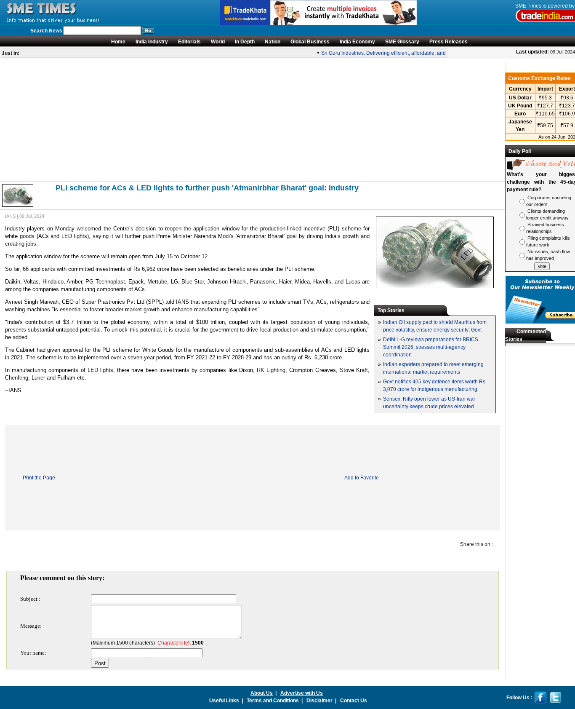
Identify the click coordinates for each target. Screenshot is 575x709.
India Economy (357, 42)
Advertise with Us (301, 693)
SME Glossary (402, 42)
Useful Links (224, 701)
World (218, 42)
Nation (272, 42)
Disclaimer (319, 701)
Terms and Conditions (273, 701)
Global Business (310, 42)
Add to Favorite (361, 478)
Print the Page (39, 478)
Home (118, 42)
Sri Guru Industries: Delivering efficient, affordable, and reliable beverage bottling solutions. (420, 53)
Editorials (189, 42)
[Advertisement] (252, 120)
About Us (261, 693)
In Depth (245, 42)
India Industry (152, 42)
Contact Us (353, 701)
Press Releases (448, 42)
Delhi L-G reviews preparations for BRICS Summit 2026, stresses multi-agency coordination (430, 347)
